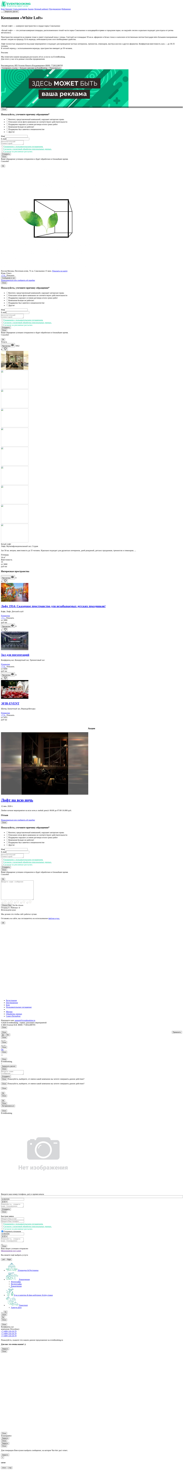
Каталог (8, 9)
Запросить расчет (11, 11)
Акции (31, 9)
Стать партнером (20, 9)
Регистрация (11, 1000)
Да (3, 1035)
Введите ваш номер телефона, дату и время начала (22, 1194)
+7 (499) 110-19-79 (8, 1331)
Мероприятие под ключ (11, 1251)
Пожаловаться (55, 68)
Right (9, 1259)
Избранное (66, 9)
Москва (9, 1012)
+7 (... (3, 618)
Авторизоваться (8, 1106)
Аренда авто (16, 1307)
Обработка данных (14, 1014)
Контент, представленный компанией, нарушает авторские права (36, 119)
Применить (177, 1032)
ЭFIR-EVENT (10, 703)
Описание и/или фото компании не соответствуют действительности (37, 122)
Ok (3, 166)
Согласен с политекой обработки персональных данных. (27, 149)
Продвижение (55, 9)
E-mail (3, 139)
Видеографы (16, 1284)
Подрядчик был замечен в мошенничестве (26, 129)
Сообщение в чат (8, 278)
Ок (2, 1049)
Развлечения (16, 1286)
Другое (11, 132)
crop (9, 1468)
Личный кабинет (41, 9)
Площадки (5, 616)
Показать (10, 275)
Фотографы (16, 1282)
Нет (7, 1035)
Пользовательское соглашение (19, 1007)
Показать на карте (59, 271)
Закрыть (5, 1349)
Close (4, 109)
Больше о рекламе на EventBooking (33, 68)
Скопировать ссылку (10, 68)
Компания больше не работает (21, 127)
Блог (3, 9)
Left (3, 1259)
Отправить (6, 154)
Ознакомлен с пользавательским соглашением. (23, 146)
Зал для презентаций (15, 654)
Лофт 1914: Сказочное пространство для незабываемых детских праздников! (53, 606)
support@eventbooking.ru (25, 1020)
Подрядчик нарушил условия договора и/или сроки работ (33, 124)
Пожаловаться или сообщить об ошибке (18, 280)
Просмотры (6, 346)
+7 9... (4, 275)
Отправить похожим (12, 1231)
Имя (3, 136)
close (4, 1468)
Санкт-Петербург (13, 1016)
